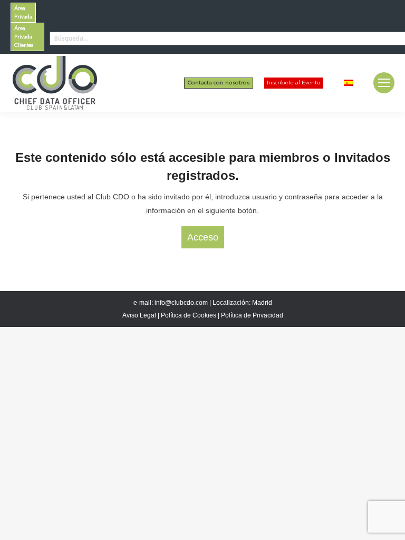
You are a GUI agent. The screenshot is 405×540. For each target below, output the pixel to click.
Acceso (202, 237)
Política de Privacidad (252, 315)
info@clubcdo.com (181, 302)
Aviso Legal (139, 315)
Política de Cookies (188, 315)
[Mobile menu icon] (383, 82)
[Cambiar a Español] (349, 82)
